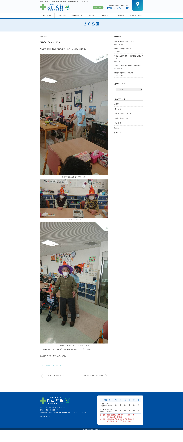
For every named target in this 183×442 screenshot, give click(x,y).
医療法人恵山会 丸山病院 (92, 429)
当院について (106, 15)
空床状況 (117, 128)
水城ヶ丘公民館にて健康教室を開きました (128, 57)
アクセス (138, 7)
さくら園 (91, 23)
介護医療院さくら (77, 15)
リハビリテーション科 (122, 113)
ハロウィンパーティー (57, 366)
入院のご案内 (61, 15)
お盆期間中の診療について (124, 41)
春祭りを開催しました (122, 48)
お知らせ (117, 104)
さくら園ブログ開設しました (54, 376)
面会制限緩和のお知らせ (123, 73)
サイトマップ (45, 416)
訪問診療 (91, 15)
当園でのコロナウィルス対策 (93, 376)
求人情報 (117, 123)
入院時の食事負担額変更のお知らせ (127, 65)
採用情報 (121, 15)
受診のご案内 (47, 15)
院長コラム (98, 7)
